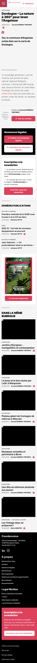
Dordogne (6, 10)
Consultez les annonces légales (19, 148)
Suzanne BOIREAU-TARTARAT (22, 25)
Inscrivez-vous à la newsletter (18, 191)
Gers (3, 225)
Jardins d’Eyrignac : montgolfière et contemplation (18, 346)
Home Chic (7, 93)
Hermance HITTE (16, 220)
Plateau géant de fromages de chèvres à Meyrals (18, 417)
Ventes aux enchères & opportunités (15, 577)
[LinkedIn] (3, 550)
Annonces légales (8, 568)
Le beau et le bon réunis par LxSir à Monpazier (16, 382)
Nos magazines (7, 574)
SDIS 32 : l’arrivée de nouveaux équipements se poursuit (16, 229)
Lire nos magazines (19, 298)
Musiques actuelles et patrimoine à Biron (13, 453)
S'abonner (29, 3)
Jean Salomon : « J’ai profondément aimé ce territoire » (18, 243)
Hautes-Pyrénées (9, 211)
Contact (5, 564)
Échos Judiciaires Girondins (12, 594)
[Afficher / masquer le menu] (3, 3)
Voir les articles (24, 119)
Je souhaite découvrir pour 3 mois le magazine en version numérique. (18, 182)
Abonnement (6, 571)
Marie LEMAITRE (16, 528)
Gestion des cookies (8, 659)
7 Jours (4, 597)
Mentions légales (7, 655)
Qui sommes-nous (8, 561)
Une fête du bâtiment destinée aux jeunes (18, 488)
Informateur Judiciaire (10, 600)
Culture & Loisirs (19, 520)
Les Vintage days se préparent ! (12, 524)
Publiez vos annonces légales (19, 139)
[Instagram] (8, 550)
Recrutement (7, 580)
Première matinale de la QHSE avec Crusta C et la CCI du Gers (18, 215)
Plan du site (5, 650)
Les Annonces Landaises (11, 603)
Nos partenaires (7, 583)
